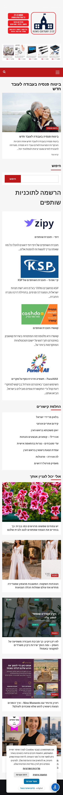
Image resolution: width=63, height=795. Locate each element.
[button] (57, 72)
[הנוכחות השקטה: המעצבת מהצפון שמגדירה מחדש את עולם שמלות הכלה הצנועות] (31, 560)
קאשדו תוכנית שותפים (45, 327)
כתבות (54, 518)
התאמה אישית (40, 774)
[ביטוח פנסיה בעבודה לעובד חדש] (31, 112)
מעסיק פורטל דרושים (46, 463)
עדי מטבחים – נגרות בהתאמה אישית (37, 443)
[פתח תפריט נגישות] (55, 787)
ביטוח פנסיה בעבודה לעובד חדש (38, 136)
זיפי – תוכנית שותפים (46, 236)
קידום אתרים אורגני (47, 423)
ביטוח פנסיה (52, 128)
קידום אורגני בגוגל (27, 788)
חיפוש (56, 166)
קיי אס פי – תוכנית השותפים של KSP (38, 279)
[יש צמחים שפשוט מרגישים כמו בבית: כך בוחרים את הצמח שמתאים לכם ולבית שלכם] (31, 502)
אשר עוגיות (31, 781)
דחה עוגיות (21, 774)
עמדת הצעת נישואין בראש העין (40, 450)
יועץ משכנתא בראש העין (44, 430)
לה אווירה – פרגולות (47, 456)
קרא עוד (54, 154)
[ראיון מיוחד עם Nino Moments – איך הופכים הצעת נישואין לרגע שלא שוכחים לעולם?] (31, 678)
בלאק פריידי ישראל (47, 416)
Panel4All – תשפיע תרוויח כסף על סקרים (34, 378)
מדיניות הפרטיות (31, 768)
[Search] (4, 72)
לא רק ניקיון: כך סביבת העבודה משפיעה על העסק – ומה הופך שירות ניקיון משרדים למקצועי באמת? (33, 645)
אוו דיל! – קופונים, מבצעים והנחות (39, 436)
